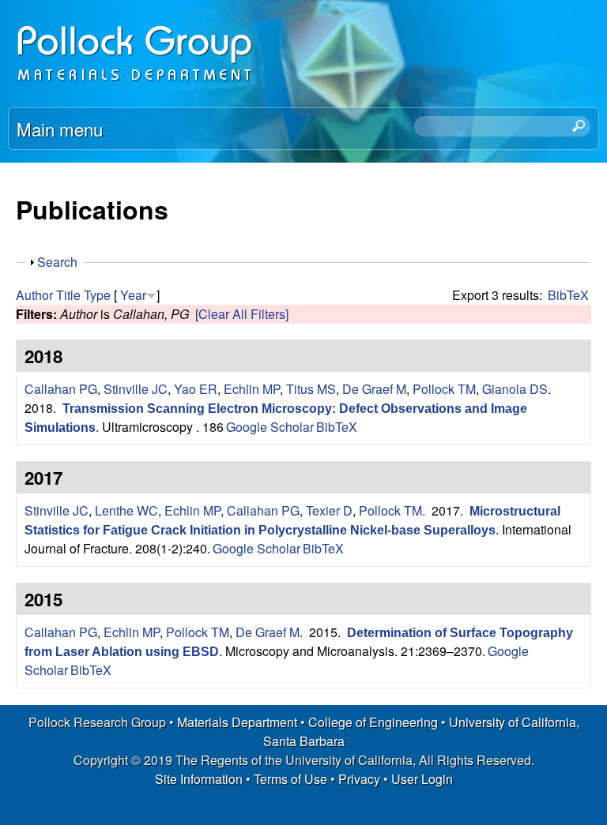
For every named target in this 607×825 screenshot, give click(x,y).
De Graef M (374, 389)
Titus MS (311, 389)
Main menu (60, 128)
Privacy (359, 779)
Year (133, 295)
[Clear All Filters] (241, 314)
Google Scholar (270, 427)
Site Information (199, 779)
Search (57, 262)
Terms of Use (290, 779)
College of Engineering (373, 722)
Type (97, 295)
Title (68, 295)
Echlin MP (252, 389)
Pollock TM (444, 389)
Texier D (329, 510)
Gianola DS (515, 389)
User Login (422, 779)
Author (34, 295)
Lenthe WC (126, 510)
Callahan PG (61, 389)
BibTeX (568, 295)
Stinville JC (136, 389)
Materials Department (237, 722)
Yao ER (195, 389)
